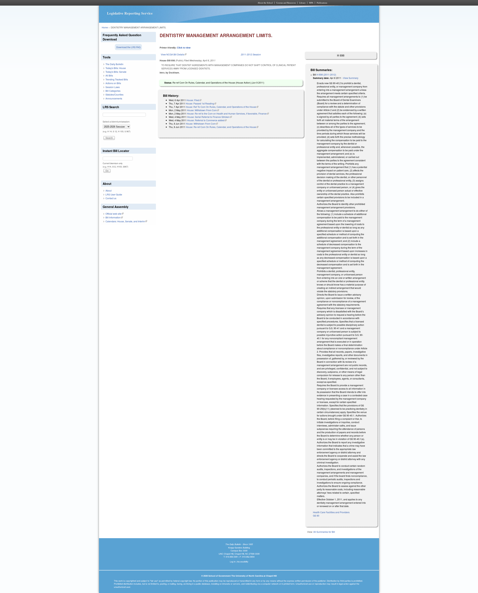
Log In (232, 561)
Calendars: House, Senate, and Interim (126, 221)
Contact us (110, 198)
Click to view (183, 47)
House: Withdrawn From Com (203, 110)
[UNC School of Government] (189, 3)
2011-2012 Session (251, 54)
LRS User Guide (113, 194)
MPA (311, 3)
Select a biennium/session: (116, 121)
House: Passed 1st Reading (201, 103)
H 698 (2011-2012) (326, 74)
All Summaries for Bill (324, 531)
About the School (265, 3)
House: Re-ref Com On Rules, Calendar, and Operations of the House (222, 126)
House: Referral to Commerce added (207, 120)
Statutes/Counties (114, 94)
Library (302, 3)
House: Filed (193, 100)
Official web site (114, 213)
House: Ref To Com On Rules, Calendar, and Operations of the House (222, 106)
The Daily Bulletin (114, 64)
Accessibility (242, 561)
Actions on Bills (113, 83)
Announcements (113, 98)
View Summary (350, 77)
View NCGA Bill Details (174, 54)
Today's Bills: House (115, 68)
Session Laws (112, 87)
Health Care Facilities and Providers (331, 512)
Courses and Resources (286, 3)
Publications (322, 3)
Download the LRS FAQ (128, 47)
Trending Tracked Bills (116, 79)
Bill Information (114, 217)
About (108, 190)
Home (105, 27)
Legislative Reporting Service (130, 13)
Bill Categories (112, 90)
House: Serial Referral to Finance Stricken (209, 116)
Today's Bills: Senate (115, 71)
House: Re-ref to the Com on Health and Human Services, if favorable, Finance (228, 113)
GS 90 (316, 515)
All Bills (109, 75)
